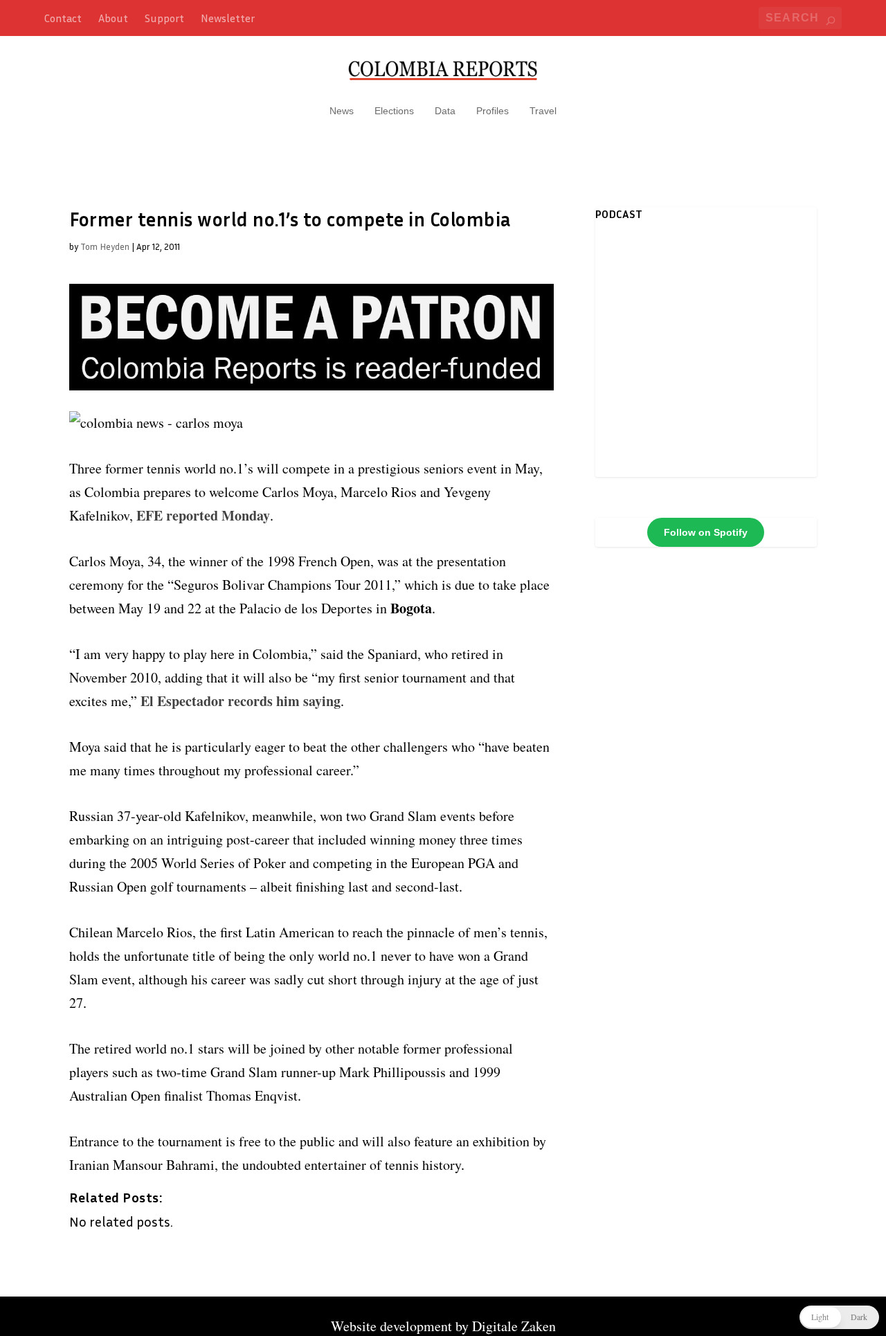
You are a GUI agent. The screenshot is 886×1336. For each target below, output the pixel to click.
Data (445, 110)
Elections (394, 110)
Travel (543, 110)
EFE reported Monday (203, 515)
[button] (839, 1317)
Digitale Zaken (514, 1326)
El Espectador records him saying (241, 701)
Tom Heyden (104, 246)
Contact (63, 18)
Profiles (492, 110)
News (341, 110)
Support (164, 18)
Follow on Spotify (706, 532)
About (113, 18)
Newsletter (228, 18)
